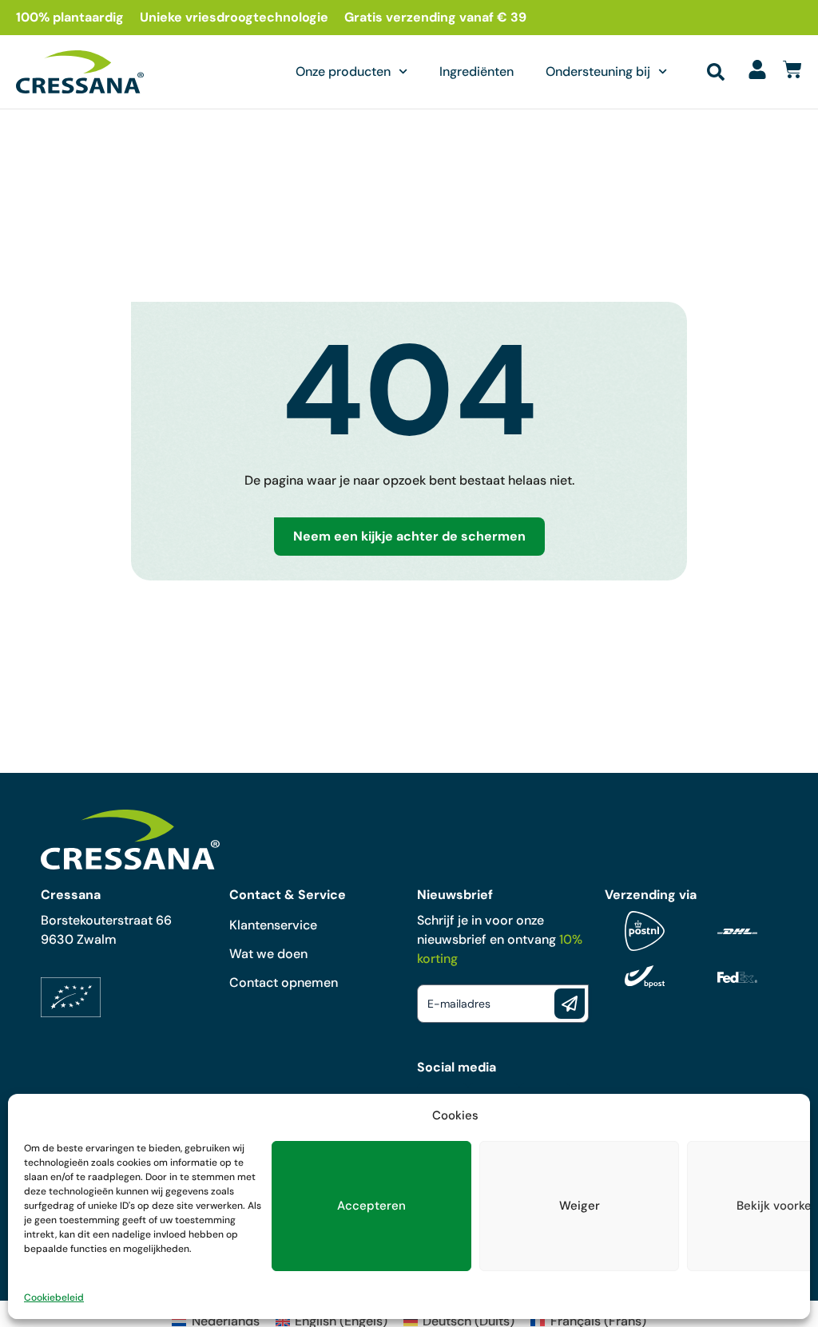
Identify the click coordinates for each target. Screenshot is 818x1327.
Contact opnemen (283, 982)
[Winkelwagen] (792, 69)
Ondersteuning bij (598, 71)
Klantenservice (273, 925)
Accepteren (371, 1206)
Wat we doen (268, 953)
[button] (716, 72)
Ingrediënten (476, 71)
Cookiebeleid (54, 1297)
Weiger (579, 1206)
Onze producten (343, 71)
